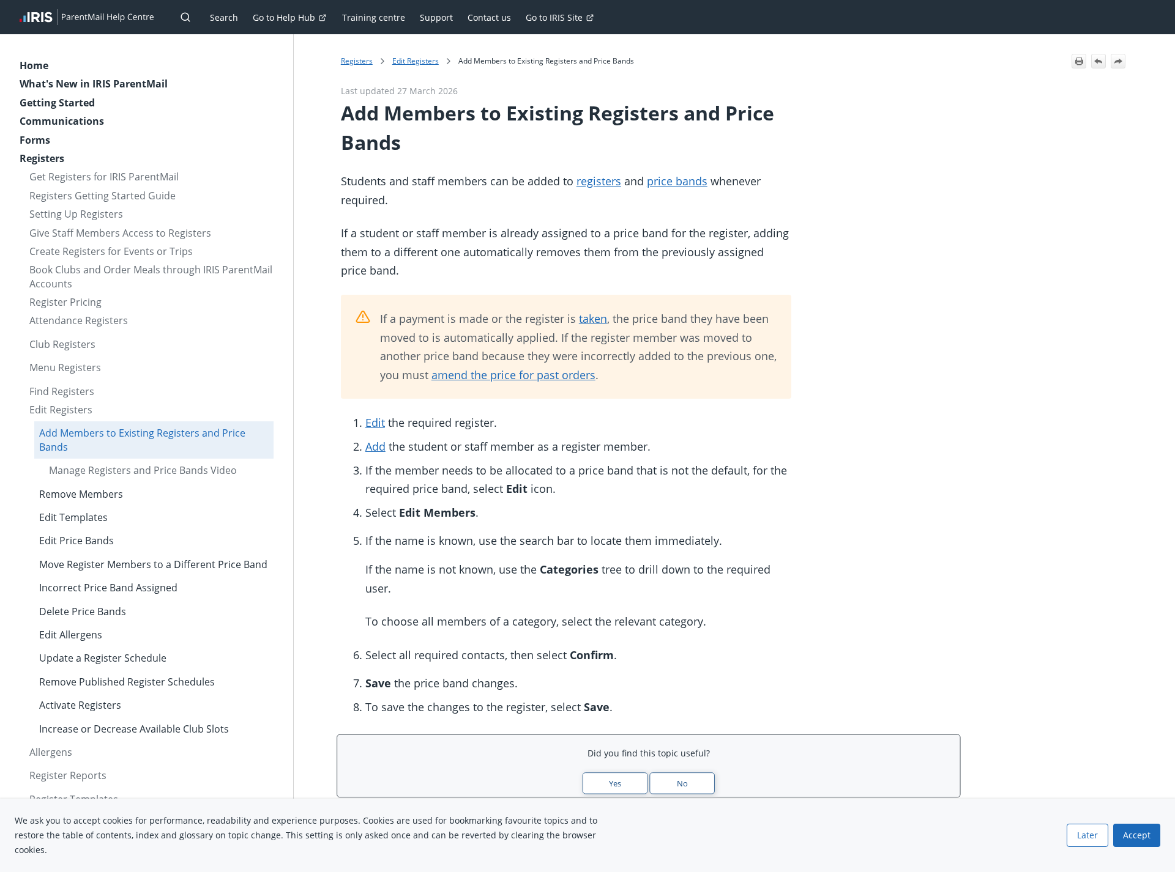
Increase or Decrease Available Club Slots (134, 729)
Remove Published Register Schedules (127, 682)
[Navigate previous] (1098, 61)
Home (34, 65)
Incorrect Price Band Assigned (108, 587)
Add (375, 446)
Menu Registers (65, 367)
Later (1087, 835)
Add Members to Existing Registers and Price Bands (142, 439)
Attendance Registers (78, 320)
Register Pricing (65, 302)
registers (598, 181)
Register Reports (67, 775)
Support (436, 17)
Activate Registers (80, 705)
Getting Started (57, 102)
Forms (35, 140)
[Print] (1079, 61)
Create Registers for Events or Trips (111, 251)
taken (593, 318)
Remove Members (81, 494)
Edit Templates (73, 517)
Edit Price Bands (76, 540)
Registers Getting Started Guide (102, 195)
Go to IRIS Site (554, 17)
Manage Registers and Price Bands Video (143, 470)
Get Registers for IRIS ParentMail (104, 176)
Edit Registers (60, 409)
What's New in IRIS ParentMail (94, 84)
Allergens (50, 752)
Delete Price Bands (82, 611)
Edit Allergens (70, 634)
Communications (62, 121)
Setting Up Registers (76, 214)
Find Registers (61, 391)
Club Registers (62, 344)
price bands (677, 181)
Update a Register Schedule (102, 658)
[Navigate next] (1118, 61)
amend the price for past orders (513, 375)
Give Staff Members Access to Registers (120, 233)
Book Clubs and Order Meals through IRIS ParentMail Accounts (150, 276)
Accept (1137, 835)
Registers (42, 158)
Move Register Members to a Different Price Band (153, 564)
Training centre (373, 17)
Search (224, 17)
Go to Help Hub (284, 17)
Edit (375, 422)
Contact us (489, 17)
